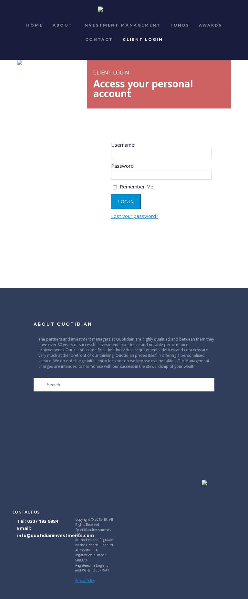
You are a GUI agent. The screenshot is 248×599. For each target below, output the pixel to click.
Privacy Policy (85, 580)
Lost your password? (134, 216)
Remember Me (136, 186)
